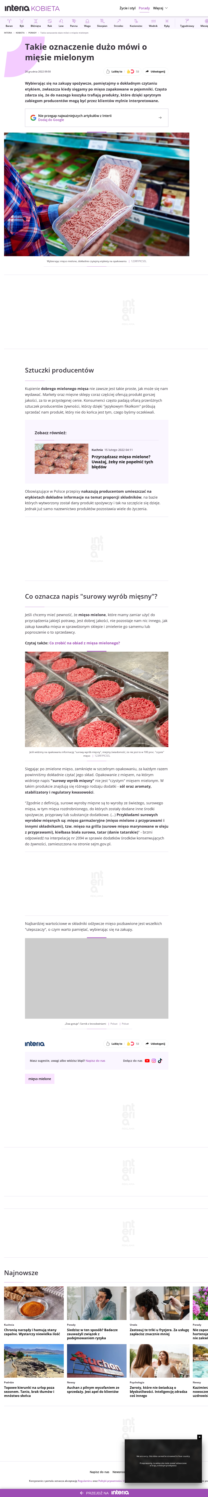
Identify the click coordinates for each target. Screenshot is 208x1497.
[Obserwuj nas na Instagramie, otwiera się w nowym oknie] (154, 1061)
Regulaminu (85, 1481)
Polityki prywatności (109, 1481)
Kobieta (20, 32)
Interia (8, 32)
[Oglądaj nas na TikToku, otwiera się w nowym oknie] (160, 1061)
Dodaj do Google (72, 120)
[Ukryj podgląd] (199, 1437)
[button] (161, 8)
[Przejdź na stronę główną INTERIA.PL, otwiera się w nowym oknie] (17, 8)
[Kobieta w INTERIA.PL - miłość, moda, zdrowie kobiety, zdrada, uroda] (45, 8)
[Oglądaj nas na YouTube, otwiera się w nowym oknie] (147, 1061)
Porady (32, 32)
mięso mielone (39, 1079)
